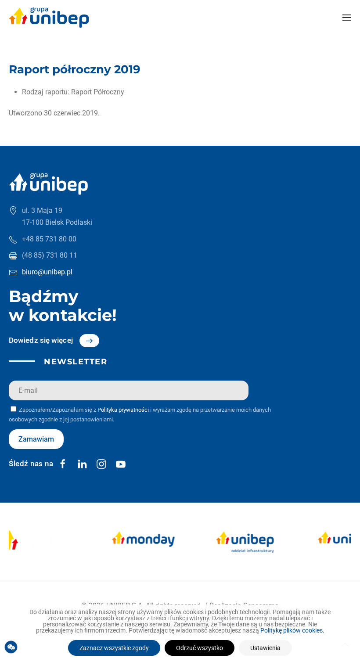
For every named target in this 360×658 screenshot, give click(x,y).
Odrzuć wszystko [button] (199, 647)
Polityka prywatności (123, 409)
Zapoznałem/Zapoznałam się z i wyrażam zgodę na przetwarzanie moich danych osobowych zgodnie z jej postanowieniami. (140, 414)
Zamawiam (36, 439)
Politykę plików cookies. (292, 630)
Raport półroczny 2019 (74, 69)
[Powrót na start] (49, 17)
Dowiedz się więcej (41, 340)
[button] (346, 17)
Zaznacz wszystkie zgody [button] (114, 647)
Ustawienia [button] (265, 647)
